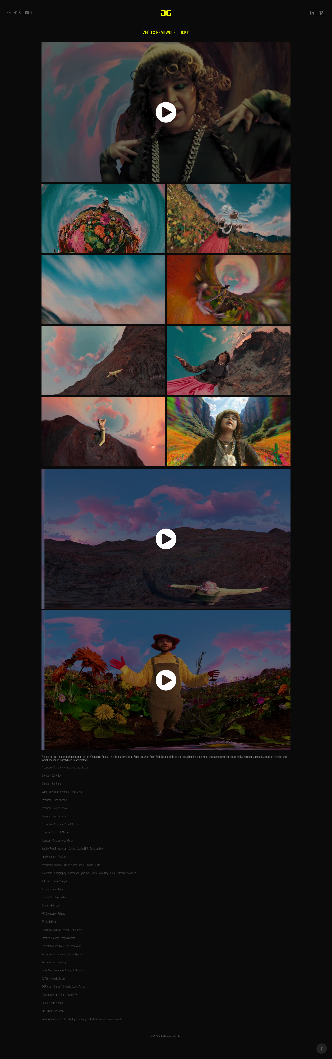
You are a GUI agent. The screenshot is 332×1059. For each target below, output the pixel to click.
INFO (28, 12)
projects (14, 12)
